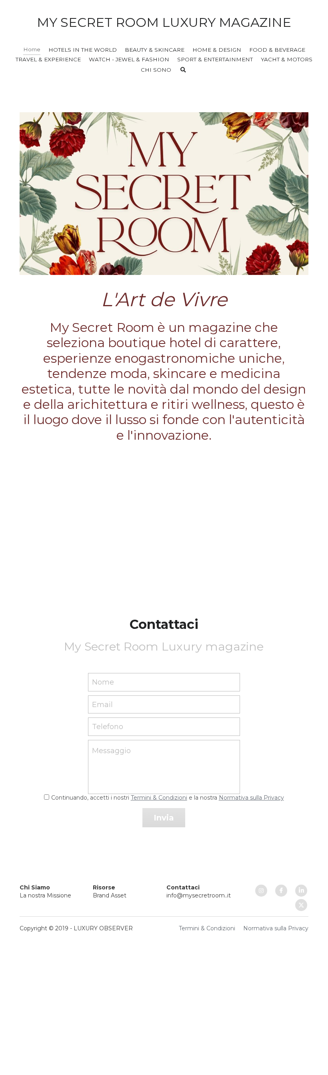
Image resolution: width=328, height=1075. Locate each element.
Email (102, 704)
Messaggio (111, 750)
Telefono (107, 726)
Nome (103, 682)
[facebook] (281, 891)
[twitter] (301, 905)
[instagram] (261, 891)
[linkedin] (301, 891)
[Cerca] (183, 70)
